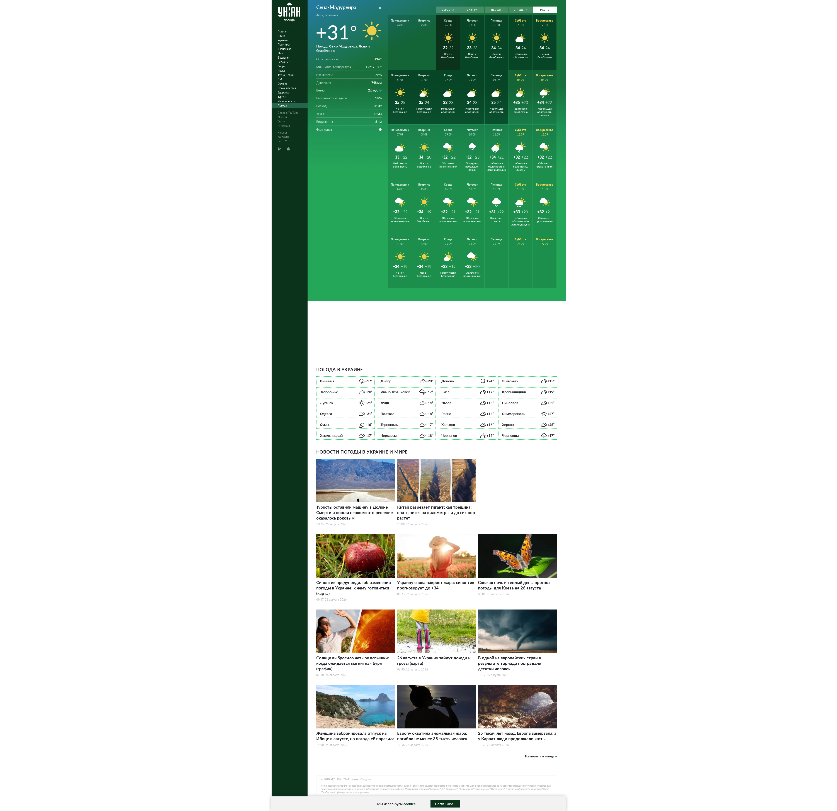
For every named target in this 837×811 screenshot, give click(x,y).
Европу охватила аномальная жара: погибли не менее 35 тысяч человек (432, 736)
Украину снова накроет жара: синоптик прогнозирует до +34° (435, 585)
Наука (281, 71)
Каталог (282, 132)
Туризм (282, 97)
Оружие (283, 84)
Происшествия (287, 88)
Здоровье (283, 92)
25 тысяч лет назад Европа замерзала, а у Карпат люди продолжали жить (517, 736)
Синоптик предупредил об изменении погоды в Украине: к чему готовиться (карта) (353, 588)
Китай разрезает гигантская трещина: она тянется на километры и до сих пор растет (436, 512)
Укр (287, 141)
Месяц (544, 9)
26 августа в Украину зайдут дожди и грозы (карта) (434, 660)
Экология (283, 57)
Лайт (280, 79)
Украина (283, 40)
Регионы (283, 62)
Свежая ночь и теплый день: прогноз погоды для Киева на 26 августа (514, 585)
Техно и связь (286, 75)
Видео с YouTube (288, 113)
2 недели (520, 9)
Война (281, 36)
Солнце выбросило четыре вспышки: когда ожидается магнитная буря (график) (352, 663)
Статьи (281, 121)
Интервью (284, 126)
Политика (283, 44)
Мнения (282, 117)
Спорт (281, 66)
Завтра (472, 9)
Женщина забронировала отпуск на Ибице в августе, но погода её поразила (355, 736)
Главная (282, 31)
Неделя (496, 9)
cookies (409, 804)
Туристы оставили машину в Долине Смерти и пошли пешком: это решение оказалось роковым (354, 512)
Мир (280, 53)
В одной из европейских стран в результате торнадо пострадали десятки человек (509, 663)
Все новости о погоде (539, 756)
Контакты (283, 137)
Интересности (286, 101)
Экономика (284, 49)
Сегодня (448, 9)
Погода (282, 105)
